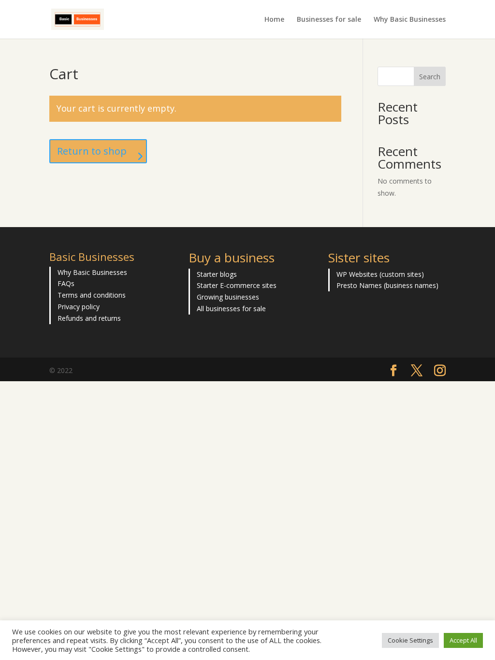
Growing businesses (228, 296)
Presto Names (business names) (387, 285)
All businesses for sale (231, 308)
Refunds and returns (89, 318)
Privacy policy (79, 306)
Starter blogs (217, 274)
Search (429, 76)
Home (274, 20)
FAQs (66, 283)
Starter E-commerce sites (237, 285)
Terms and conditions (92, 295)
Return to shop (92, 151)
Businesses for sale (329, 20)
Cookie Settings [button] (410, 640)
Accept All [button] (463, 640)
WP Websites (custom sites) (380, 274)
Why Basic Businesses (410, 20)
